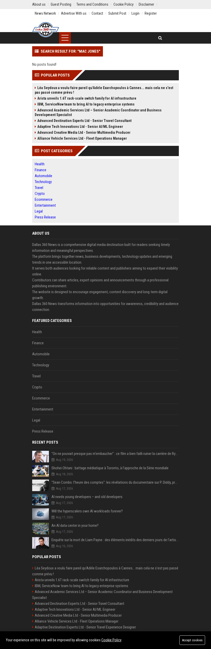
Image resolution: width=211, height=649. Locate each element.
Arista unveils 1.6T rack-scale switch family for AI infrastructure (86, 98)
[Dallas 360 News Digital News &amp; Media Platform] (45, 29)
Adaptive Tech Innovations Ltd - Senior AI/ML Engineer (80, 127)
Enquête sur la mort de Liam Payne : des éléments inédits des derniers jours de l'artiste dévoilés (115, 540)
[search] (160, 38)
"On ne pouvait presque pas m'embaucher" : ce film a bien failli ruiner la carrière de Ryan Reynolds (115, 453)
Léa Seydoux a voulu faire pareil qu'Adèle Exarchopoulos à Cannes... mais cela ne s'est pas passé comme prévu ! (104, 90)
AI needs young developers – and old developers (86, 496)
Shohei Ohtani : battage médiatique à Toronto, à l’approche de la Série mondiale (110, 468)
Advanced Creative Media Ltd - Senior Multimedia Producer (83, 132)
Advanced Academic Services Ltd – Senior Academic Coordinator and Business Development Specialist (98, 112)
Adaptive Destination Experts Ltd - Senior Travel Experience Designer (85, 627)
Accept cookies (192, 640)
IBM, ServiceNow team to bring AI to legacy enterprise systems (86, 104)
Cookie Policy (111, 640)
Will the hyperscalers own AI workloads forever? (87, 511)
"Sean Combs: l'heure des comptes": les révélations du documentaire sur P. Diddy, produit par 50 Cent (115, 482)
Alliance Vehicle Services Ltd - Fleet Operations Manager (82, 138)
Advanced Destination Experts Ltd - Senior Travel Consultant (84, 121)
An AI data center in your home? (75, 525)
